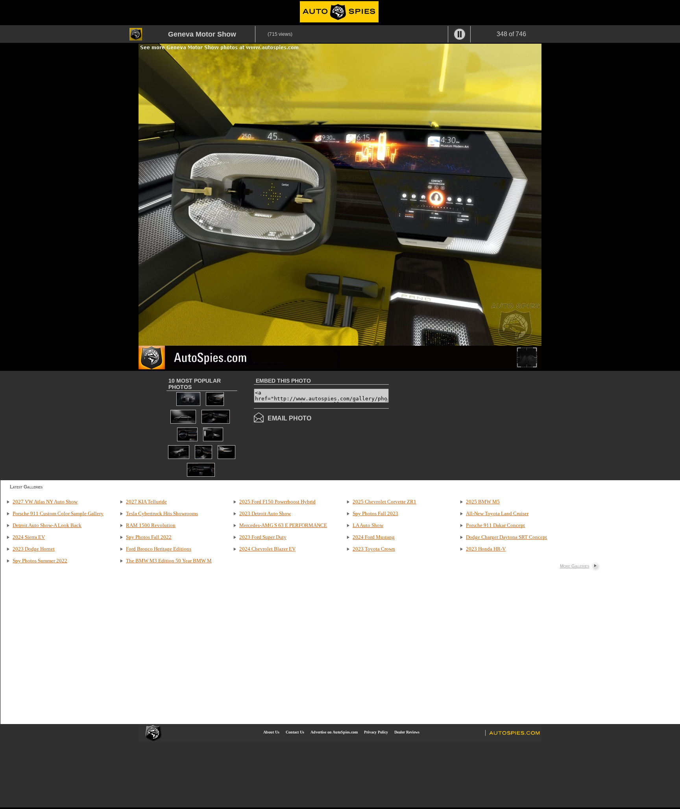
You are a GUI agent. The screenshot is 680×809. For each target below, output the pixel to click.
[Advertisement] (455, 425)
